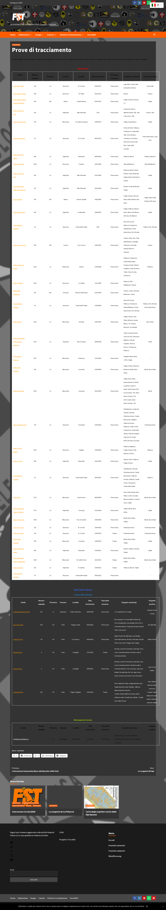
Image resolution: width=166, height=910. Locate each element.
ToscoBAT (91, 34)
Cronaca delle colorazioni (83, 595)
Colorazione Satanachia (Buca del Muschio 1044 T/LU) (35, 769)
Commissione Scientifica (30, 803)
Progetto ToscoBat (67, 839)
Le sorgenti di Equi (146, 769)
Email (12, 870)
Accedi (111, 840)
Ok (147, 906)
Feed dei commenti (117, 851)
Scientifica (16, 45)
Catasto (50, 34)
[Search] (154, 35)
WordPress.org (115, 856)
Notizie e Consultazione (70, 34)
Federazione (23, 34)
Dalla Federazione (18, 806)
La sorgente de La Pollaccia (61, 811)
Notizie (28, 806)
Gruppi (38, 34)
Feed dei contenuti (117, 845)
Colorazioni (16, 803)
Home (12, 34)
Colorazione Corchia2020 (23, 811)
